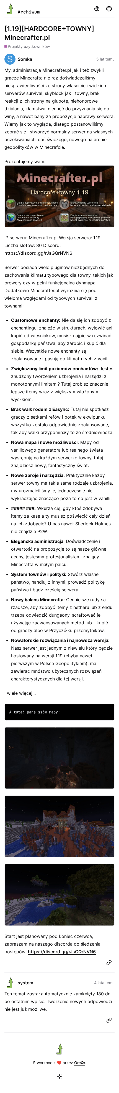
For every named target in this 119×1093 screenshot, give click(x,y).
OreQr (79, 1062)
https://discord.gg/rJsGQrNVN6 (38, 253)
